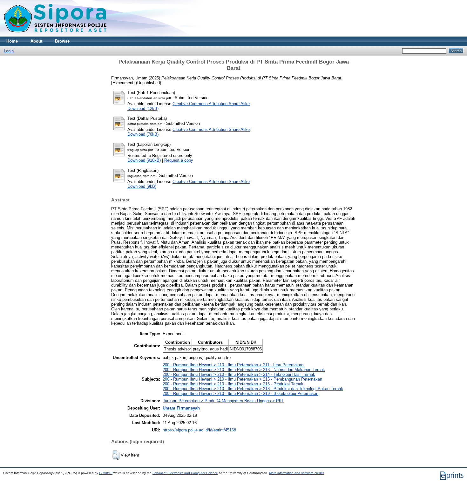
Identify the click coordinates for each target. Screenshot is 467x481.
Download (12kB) (143, 108)
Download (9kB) (141, 186)
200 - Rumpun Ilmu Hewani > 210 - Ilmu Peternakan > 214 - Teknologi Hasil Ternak (239, 374)
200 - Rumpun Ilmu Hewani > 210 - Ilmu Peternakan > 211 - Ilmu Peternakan (233, 364)
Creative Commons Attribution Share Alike (211, 103)
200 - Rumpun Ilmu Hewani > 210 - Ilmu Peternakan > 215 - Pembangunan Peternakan (242, 379)
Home (12, 41)
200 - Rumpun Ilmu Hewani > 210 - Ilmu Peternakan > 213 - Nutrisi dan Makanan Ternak (244, 369)
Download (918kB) (144, 160)
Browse (62, 41)
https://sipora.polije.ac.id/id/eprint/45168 (199, 430)
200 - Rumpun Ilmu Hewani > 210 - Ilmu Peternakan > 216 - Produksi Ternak (233, 384)
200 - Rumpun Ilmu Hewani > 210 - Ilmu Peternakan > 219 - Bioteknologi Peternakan (240, 393)
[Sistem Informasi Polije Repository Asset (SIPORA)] (56, 35)
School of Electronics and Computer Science (185, 473)
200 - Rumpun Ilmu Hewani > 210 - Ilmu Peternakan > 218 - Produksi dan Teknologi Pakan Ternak (253, 388)
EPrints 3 (105, 473)
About (36, 41)
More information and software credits (296, 473)
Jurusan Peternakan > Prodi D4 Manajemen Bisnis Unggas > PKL (223, 400)
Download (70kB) (143, 134)
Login (9, 51)
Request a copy (178, 160)
